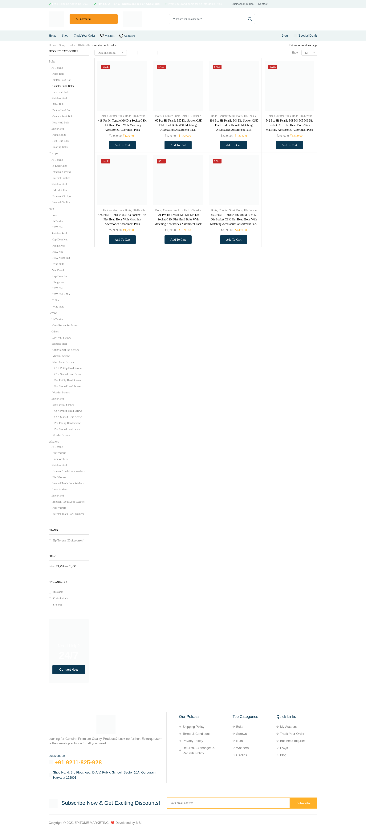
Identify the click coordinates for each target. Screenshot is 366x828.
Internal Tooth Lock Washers (68, 483)
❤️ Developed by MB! (126, 823)
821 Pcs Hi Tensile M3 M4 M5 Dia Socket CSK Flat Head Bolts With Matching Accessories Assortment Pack (178, 219)
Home (52, 35)
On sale (57, 604)
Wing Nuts (58, 264)
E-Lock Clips (59, 165)
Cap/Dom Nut (59, 239)
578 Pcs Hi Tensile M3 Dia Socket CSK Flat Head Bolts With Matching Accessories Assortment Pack (122, 219)
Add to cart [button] (140, 85)
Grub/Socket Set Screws (65, 325)
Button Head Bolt (61, 79)
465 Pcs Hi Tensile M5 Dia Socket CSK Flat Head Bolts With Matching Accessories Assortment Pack (178, 125)
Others (55, 331)
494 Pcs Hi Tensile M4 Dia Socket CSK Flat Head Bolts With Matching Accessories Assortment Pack (233, 125)
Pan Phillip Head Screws (67, 380)
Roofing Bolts (59, 147)
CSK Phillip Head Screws (68, 368)
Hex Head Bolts (60, 92)
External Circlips (61, 172)
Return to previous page (303, 45)
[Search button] (250, 19)
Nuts (51, 208)
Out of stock (60, 598)
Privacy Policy (193, 741)
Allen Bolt (58, 73)
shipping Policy (194, 727)
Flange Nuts (58, 245)
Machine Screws (61, 356)
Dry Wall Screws (61, 337)
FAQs (284, 748)
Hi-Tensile (84, 45)
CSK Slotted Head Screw (68, 374)
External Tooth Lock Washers (68, 471)
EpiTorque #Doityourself (68, 540)
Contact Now (68, 669)
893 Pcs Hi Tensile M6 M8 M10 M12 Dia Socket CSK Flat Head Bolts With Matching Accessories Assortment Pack (233, 219)
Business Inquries (293, 741)
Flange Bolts (59, 134)
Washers (54, 441)
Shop (65, 35)
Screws (53, 313)
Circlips (53, 153)
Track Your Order (84, 35)
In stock (58, 591)
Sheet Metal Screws (63, 362)
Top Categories (245, 716)
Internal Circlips (61, 178)
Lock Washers (59, 459)
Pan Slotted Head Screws (67, 386)
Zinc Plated (57, 128)
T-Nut (55, 300)
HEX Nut (57, 227)
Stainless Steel (59, 98)
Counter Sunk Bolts (119, 116)
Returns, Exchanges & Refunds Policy (199, 750)
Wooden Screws (61, 392)
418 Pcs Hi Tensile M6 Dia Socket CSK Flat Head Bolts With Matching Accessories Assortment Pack (122, 125)
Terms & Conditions (196, 734)
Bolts (72, 45)
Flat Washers (59, 453)
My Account (288, 727)
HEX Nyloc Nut (61, 257)
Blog (283, 755)
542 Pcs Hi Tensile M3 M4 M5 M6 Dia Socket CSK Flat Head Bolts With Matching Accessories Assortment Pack (289, 125)
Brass (54, 215)
